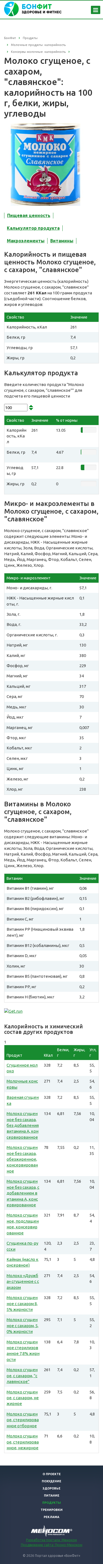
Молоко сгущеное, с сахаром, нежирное (23, 1398)
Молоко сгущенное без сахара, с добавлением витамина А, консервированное (23, 1193)
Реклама (51, 1517)
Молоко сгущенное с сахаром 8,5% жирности (22, 1303)
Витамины (61, 240)
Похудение (51, 1481)
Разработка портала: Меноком (51, 1540)
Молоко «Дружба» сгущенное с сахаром (23, 1281)
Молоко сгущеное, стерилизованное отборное (23, 1420)
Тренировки (52, 1509)
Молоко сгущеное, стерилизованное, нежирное (23, 1442)
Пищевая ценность (28, 215)
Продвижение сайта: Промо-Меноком (51, 1545)
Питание (51, 1495)
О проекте (52, 1474)
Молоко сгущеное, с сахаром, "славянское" (22, 1375)
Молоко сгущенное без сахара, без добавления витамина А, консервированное (23, 1125)
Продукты (51, 1502)
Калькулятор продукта (33, 228)
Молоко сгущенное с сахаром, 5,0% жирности (22, 1325)
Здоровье (51, 1488)
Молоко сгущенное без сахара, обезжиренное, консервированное (22, 1159)
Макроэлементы (25, 240)
